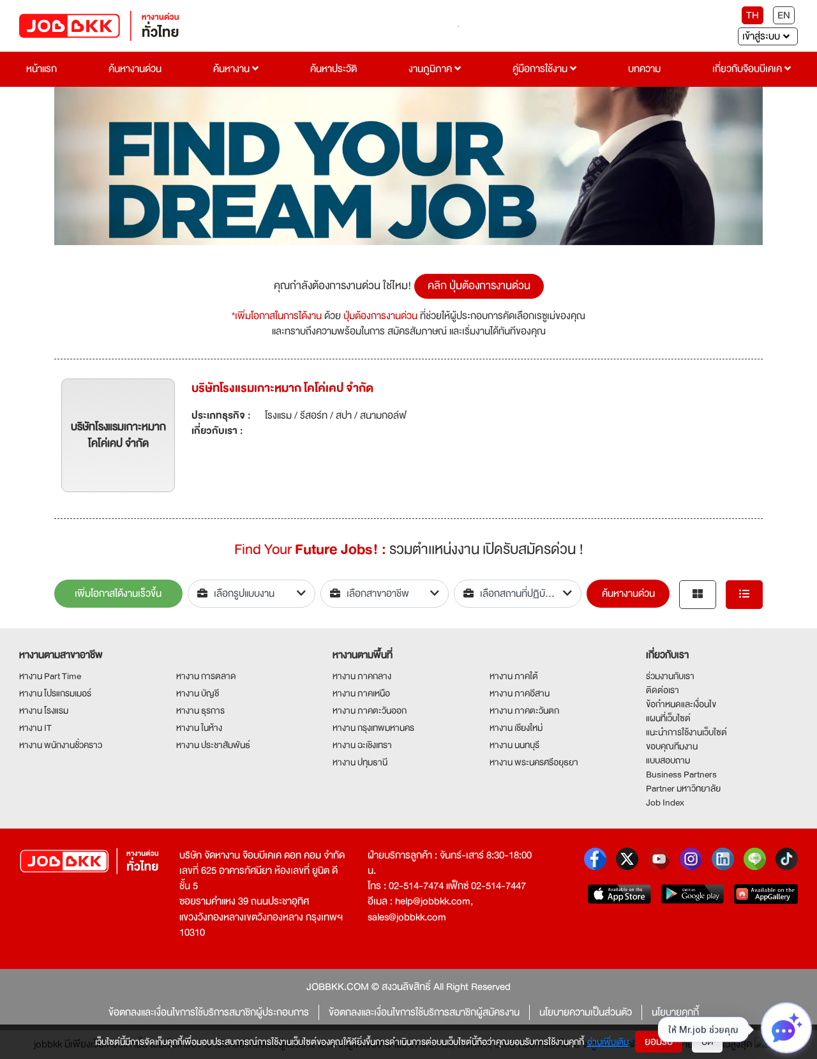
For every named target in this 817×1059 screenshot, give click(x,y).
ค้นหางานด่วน (135, 69)
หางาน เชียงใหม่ (516, 728)
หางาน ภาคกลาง (362, 676)
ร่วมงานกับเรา (670, 676)
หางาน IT (35, 728)
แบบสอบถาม (668, 760)
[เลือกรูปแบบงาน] (252, 594)
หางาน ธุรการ (200, 710)
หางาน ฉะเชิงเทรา (362, 745)
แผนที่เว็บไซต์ (668, 718)
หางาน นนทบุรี (514, 745)
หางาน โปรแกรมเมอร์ (55, 693)
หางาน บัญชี (197, 693)
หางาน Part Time (50, 676)
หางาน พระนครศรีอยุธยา (534, 762)
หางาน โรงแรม (43, 710)
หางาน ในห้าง (199, 728)
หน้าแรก (41, 69)
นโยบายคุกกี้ (675, 1012)
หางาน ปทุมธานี (360, 762)
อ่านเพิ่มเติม (608, 1042)
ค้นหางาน (232, 69)
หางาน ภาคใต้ (514, 676)
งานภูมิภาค (431, 69)
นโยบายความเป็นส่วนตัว (585, 1012)
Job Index (665, 802)
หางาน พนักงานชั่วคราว (60, 745)
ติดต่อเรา (662, 690)
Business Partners (681, 774)
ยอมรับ (659, 1041)
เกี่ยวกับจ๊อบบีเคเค (748, 69)
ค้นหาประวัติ (333, 69)
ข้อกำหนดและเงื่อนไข (681, 704)
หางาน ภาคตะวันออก (370, 710)
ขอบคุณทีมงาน (672, 746)
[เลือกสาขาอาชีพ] (384, 594)
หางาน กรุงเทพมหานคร (373, 728)
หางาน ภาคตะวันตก (524, 710)
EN (783, 15)
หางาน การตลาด (206, 676)
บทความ (644, 69)
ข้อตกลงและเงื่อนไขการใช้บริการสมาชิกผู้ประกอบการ (209, 1012)
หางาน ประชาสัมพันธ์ (213, 745)
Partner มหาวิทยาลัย (683, 788)
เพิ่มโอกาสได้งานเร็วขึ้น (118, 593)
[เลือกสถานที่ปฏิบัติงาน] (518, 594)
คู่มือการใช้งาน (541, 69)
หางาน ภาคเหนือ (361, 693)
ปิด (707, 1041)
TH (752, 15)
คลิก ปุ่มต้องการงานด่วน (479, 285)
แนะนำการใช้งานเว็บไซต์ (686, 732)
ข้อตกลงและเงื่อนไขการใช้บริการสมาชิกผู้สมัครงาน (424, 1012)
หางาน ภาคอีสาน (520, 693)
